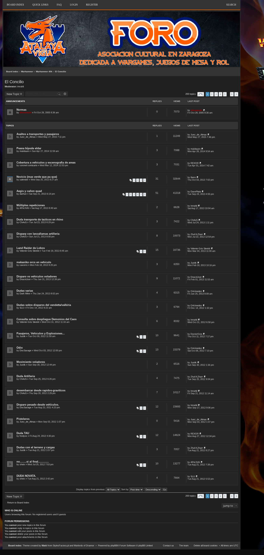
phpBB (114, 545)
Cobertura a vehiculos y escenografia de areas (45, 162)
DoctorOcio (196, 334)
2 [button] (211, 94)
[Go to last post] (204, 110)
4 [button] (220, 94)
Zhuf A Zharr (197, 234)
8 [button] (231, 94)
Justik (194, 263)
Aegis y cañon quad (29, 191)
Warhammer (27, 71)
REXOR (195, 163)
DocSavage (25, 350)
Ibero (193, 177)
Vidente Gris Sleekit (29, 251)
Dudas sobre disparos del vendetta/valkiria (43, 304)
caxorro (23, 265)
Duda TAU (22, 433)
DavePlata (196, 191)
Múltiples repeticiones (30, 205)
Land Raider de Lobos (30, 248)
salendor (24, 179)
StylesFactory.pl (61, 545)
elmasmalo (25, 112)
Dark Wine (25, 293)
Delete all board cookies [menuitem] (206, 545)
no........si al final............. (32, 461)
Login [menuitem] (74, 4)
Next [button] (236, 94)
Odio (19, 347)
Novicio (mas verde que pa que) (36, 176)
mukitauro (24, 151)
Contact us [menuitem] (168, 545)
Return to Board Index (18, 502)
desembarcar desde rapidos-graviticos (40, 390)
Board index (12, 71)
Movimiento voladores (30, 361)
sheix (22, 464)
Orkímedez (196, 291)
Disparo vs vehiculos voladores (36, 276)
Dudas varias (24, 290)
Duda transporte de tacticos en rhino (39, 219)
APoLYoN (24, 208)
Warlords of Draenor (84, 545)
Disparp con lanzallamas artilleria (37, 233)
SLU (22, 307)
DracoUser (25, 279)
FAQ (59, 4)
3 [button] (216, 94)
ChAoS (23, 222)
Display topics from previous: (91, 489)
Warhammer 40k (44, 71)
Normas (21, 109)
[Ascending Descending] (153, 489)
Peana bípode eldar (28, 148)
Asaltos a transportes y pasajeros (37, 134)
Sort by (125, 489)
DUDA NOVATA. (26, 475)
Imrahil (194, 206)
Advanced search (65, 93)
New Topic (13, 94)
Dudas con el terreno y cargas (35, 447)
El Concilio (60, 71)
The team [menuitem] (184, 545)
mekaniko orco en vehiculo (33, 262)
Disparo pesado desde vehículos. (37, 404)
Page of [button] (200, 94)
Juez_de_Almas (28, 137)
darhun (23, 194)
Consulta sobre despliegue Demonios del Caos (46, 319)
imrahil (20, 86)
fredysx (23, 436)
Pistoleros (22, 418)
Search (231, 4)
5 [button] (224, 94)
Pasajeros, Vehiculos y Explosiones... (40, 333)
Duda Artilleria (25, 376)
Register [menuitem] (92, 4)
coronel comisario (28, 165)
